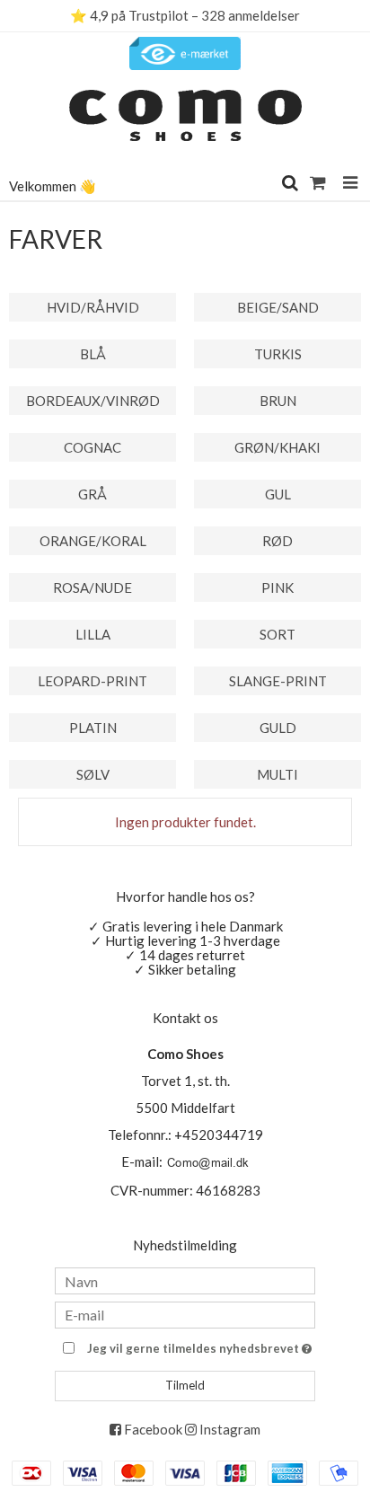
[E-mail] (184, 1312)
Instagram (228, 1429)
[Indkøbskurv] (319, 182)
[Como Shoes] (185, 121)
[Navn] (184, 1279)
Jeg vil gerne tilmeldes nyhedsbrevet (194, 1345)
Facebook (151, 1429)
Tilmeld (185, 1385)
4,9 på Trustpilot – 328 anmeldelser (195, 15)
